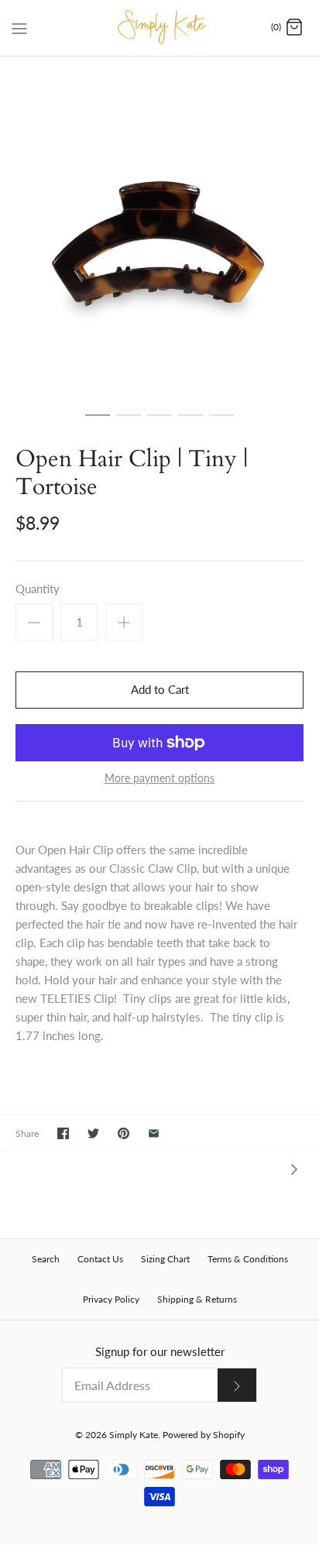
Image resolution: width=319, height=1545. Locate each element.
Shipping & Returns (197, 1299)
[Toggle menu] (19, 27)
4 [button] (190, 422)
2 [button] (128, 422)
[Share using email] (154, 1133)
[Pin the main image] (123, 1133)
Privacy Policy (111, 1299)
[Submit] (237, 1385)
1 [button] (97, 422)
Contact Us (100, 1259)
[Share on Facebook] (63, 1133)
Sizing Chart (165, 1259)
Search (46, 1259)
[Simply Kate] (160, 28)
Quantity (37, 589)
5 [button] (221, 422)
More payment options (159, 778)
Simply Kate (133, 1434)
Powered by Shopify (204, 1434)
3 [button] (159, 422)
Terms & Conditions (248, 1259)
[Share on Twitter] (93, 1133)
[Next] (294, 1168)
